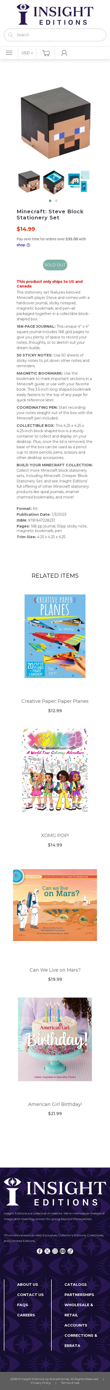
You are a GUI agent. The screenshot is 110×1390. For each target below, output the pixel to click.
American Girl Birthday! (55, 1104)
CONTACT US (30, 1294)
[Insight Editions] (55, 14)
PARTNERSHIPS (79, 1294)
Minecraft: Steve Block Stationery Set (50, 214)
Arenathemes (59, 1379)
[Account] (64, 53)
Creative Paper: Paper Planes (55, 701)
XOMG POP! (55, 835)
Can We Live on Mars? (55, 970)
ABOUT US (27, 1284)
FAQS (22, 1305)
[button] (50, 200)
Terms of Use (70, 1383)
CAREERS (26, 1315)
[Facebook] (39, 1251)
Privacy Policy (41, 1383)
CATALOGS (75, 1284)
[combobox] (55, 35)
